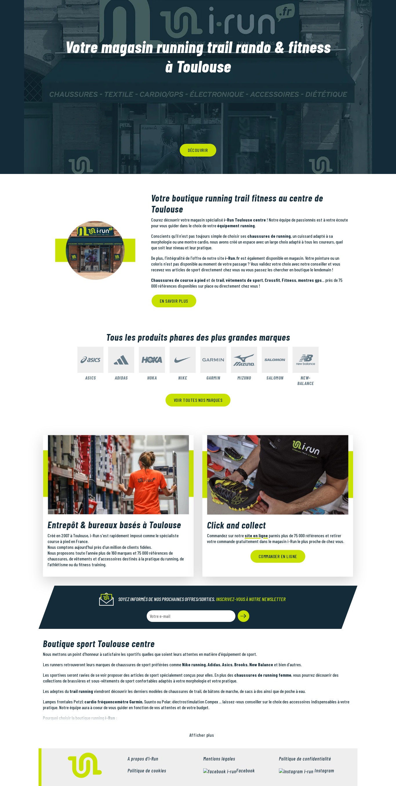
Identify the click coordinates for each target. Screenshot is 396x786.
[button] (243, 616)
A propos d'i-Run (143, 758)
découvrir (198, 150)
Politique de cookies (147, 770)
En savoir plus (174, 301)
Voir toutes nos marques (198, 400)
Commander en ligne (278, 556)
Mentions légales (219, 758)
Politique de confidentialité (305, 758)
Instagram (323, 770)
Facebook (245, 770)
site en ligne (256, 535)
